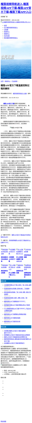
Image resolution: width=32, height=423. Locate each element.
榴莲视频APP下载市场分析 (12, 321)
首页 (5, 25)
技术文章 (7, 36)
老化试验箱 (12, 410)
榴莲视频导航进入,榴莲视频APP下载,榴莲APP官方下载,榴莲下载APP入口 (16, 7)
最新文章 (3, 281)
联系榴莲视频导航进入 (11, 38)
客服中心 (7, 34)
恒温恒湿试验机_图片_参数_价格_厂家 (15, 298)
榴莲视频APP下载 (12, 408)
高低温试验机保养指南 (11, 387)
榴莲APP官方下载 (8, 103)
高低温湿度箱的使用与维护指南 (13, 381)
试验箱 (6, 29)
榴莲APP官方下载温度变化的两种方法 (15, 337)
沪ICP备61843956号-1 (16, 418)
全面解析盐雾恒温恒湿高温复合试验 (15, 393)
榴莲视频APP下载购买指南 (12, 318)
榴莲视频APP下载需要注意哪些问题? (15, 314)
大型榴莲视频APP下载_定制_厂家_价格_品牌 (17, 285)
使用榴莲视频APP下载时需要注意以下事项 (17, 305)
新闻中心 (7, 31)
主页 (2, 81)
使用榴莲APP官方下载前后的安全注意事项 (17, 335)
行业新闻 (14, 81)
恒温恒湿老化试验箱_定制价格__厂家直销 (16, 288)
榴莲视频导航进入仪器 (20, 93)
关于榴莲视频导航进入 (11, 27)
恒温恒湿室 (20, 410)
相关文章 (3, 327)
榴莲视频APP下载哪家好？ (15, 301)
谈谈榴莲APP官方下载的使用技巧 (14, 343)
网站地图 (17, 416)
